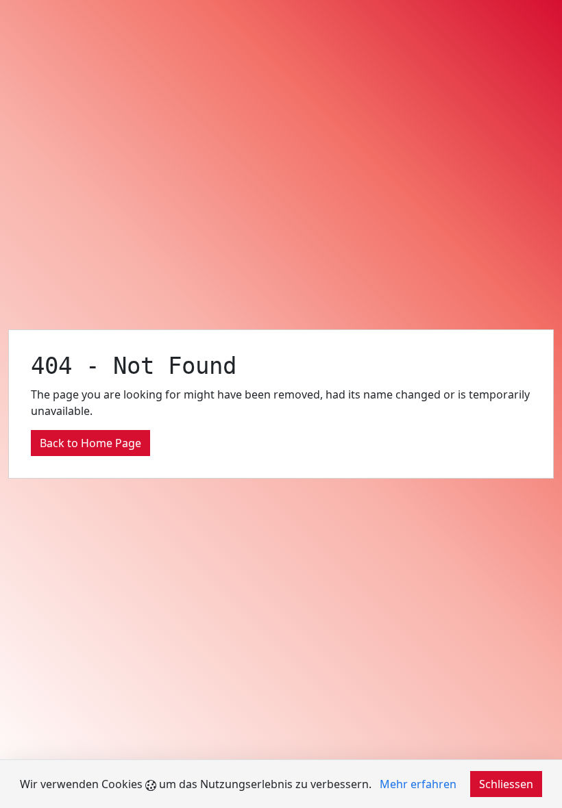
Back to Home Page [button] (90, 443)
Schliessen (506, 784)
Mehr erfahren (418, 784)
